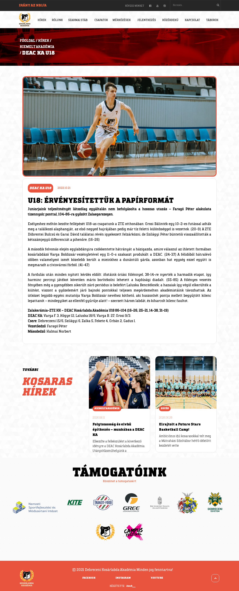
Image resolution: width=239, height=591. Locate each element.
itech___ (131, 586)
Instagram (123, 578)
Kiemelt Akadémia (37, 47)
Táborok (212, 20)
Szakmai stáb (77, 20)
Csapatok (101, 20)
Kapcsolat (192, 20)
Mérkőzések (122, 20)
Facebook (89, 578)
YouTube (157, 578)
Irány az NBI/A (33, 5)
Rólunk (57, 20)
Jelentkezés (146, 20)
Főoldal (27, 40)
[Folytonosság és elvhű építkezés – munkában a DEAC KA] (119, 382)
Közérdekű (170, 20)
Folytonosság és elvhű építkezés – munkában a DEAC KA (118, 430)
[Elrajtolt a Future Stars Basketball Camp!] (186, 382)
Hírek (42, 20)
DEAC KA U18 (38, 53)
